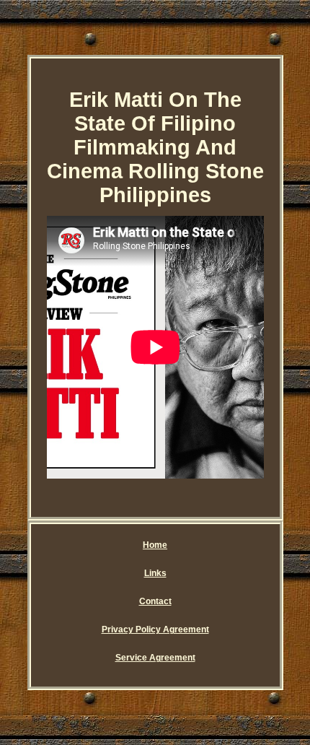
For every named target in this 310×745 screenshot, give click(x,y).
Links (155, 573)
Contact (155, 601)
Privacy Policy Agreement (155, 629)
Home (155, 545)
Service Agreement (155, 658)
